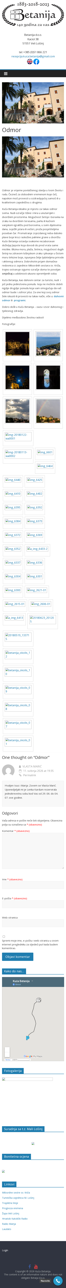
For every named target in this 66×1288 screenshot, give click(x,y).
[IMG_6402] (35, 493)
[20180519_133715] (18, 634)
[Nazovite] (58, 1280)
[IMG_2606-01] (41, 603)
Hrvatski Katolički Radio (15, 1218)
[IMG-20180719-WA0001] (48, 367)
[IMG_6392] (35, 506)
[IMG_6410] (13, 493)
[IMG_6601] (45, 451)
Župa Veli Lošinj (10, 1213)
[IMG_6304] (13, 575)
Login (5, 1250)
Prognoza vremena (12, 1208)
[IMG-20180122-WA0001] (18, 434)
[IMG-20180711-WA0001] (17, 400)
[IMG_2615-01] (15, 603)
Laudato (6, 1229)
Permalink (29, 775)
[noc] (17, 367)
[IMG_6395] (13, 506)
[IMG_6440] (13, 479)
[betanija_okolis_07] (18, 722)
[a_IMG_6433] (37, 548)
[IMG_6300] (13, 589)
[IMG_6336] (35, 562)
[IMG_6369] (35, 534)
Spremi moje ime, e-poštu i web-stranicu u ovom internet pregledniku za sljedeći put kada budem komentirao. (30, 944)
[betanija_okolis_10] (18, 669)
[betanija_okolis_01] (18, 739)
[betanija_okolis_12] (18, 652)
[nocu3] (48, 333)
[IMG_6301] (35, 575)
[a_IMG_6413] (14, 617)
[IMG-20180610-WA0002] (48, 400)
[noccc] (17, 333)
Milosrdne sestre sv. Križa (16, 1192)
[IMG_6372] (13, 534)
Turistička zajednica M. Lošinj (18, 1197)
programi (19, 300)
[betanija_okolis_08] (18, 704)
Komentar (16, 831)
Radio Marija (9, 1223)
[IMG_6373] (35, 520)
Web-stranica (10, 917)
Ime (12, 879)
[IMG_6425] (35, 479)
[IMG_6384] (13, 520)
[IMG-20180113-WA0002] (18, 451)
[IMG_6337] (13, 562)
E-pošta (14, 898)
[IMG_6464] (45, 465)
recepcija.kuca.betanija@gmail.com (33, 56)
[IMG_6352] (13, 548)
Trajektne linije (10, 1203)
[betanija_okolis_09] (18, 687)
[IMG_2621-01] (37, 589)
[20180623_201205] (42, 617)
